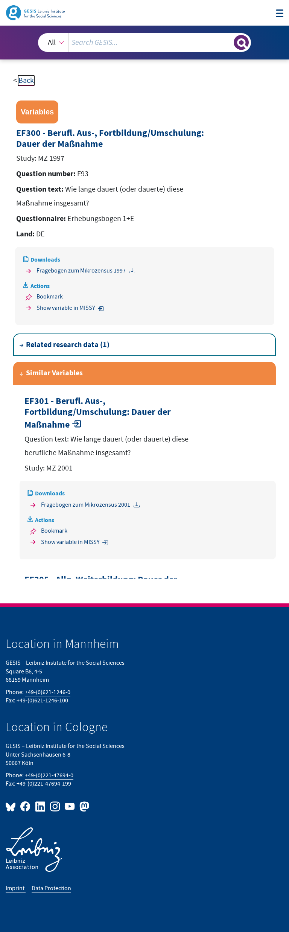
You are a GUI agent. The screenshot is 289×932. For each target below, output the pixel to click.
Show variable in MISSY (66, 308)
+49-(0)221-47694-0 (49, 776)
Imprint (16, 888)
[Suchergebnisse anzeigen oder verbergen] (241, 42)
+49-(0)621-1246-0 (47, 692)
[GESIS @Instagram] (55, 806)
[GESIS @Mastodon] (83, 806)
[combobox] (144, 42)
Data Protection (51, 888)
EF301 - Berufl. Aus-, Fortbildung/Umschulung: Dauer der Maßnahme (97, 413)
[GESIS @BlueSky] (12, 806)
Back (26, 80)
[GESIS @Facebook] (25, 806)
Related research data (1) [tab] (68, 345)
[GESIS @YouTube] (70, 806)
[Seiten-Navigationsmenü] (279, 13)
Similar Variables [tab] (54, 373)
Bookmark (50, 297)
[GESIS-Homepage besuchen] (36, 12)
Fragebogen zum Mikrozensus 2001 (85, 505)
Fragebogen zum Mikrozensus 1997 (81, 271)
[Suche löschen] (227, 42)
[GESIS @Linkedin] (40, 806)
